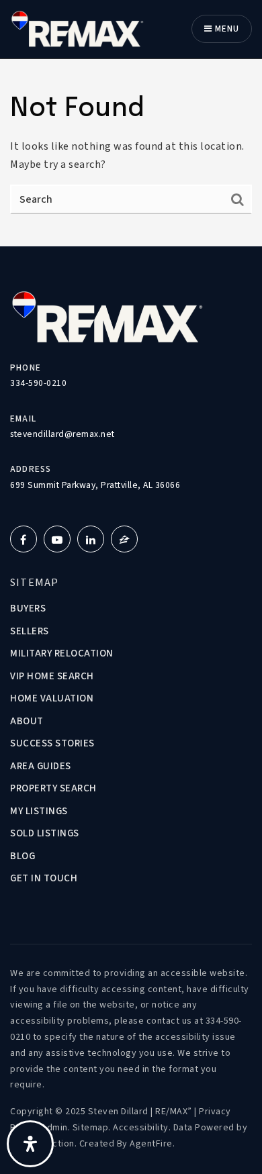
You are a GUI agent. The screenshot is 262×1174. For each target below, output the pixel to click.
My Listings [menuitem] (39, 811)
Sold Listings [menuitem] (44, 833)
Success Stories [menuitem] (52, 743)
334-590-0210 (38, 383)
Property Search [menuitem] (53, 788)
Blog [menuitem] (22, 856)
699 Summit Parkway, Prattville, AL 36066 (95, 485)
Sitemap (91, 1127)
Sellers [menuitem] (29, 631)
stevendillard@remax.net (62, 434)
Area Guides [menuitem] (40, 766)
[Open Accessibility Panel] (30, 1143)
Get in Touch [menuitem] (43, 878)
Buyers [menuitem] (28, 608)
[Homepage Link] (77, 28)
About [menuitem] (27, 721)
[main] (131, 153)
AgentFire (151, 1144)
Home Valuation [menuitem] (51, 698)
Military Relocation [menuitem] (62, 653)
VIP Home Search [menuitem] (52, 676)
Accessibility (141, 1127)
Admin (54, 1127)
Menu (225, 29)
